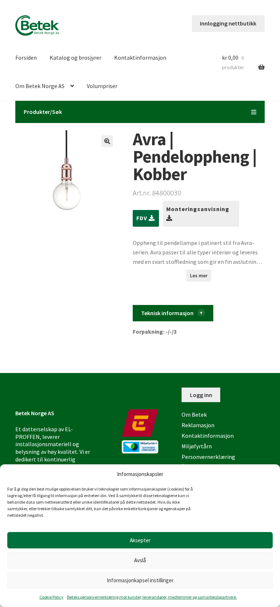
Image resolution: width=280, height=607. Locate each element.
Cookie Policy (51, 597)
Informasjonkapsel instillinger (140, 580)
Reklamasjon (198, 425)
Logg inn (201, 394)
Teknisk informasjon (167, 313)
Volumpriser (102, 86)
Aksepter (140, 540)
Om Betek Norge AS (40, 86)
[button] (107, 141)
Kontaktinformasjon (140, 57)
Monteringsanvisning (197, 209)
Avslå (140, 560)
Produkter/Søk (43, 111)
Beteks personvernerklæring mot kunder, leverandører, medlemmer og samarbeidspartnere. (152, 597)
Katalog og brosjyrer (75, 57)
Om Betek (194, 414)
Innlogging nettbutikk (228, 23)
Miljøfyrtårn (197, 446)
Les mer (198, 275)
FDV (142, 218)
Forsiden (26, 57)
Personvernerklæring (208, 456)
